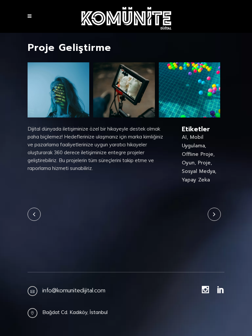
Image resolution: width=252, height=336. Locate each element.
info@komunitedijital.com (73, 290)
